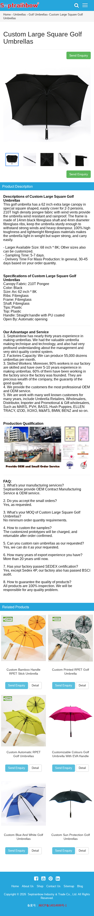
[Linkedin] (58, 878)
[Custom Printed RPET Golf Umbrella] (70, 638)
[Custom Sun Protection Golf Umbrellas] (70, 803)
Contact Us (53, 886)
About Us (28, 886)
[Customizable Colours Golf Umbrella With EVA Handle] (70, 720)
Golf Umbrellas (38, 14)
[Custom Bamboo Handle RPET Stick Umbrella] (23, 638)
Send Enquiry (78, 55)
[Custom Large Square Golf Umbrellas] (47, 104)
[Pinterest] (51, 878)
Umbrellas (19, 14)
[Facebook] (36, 878)
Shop (40, 886)
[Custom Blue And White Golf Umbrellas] (23, 803)
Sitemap (69, 886)
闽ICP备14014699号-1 (53, 905)
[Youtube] (43, 878)
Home (7, 14)
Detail (35, 685)
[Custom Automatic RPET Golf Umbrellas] (23, 720)
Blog (80, 886)
